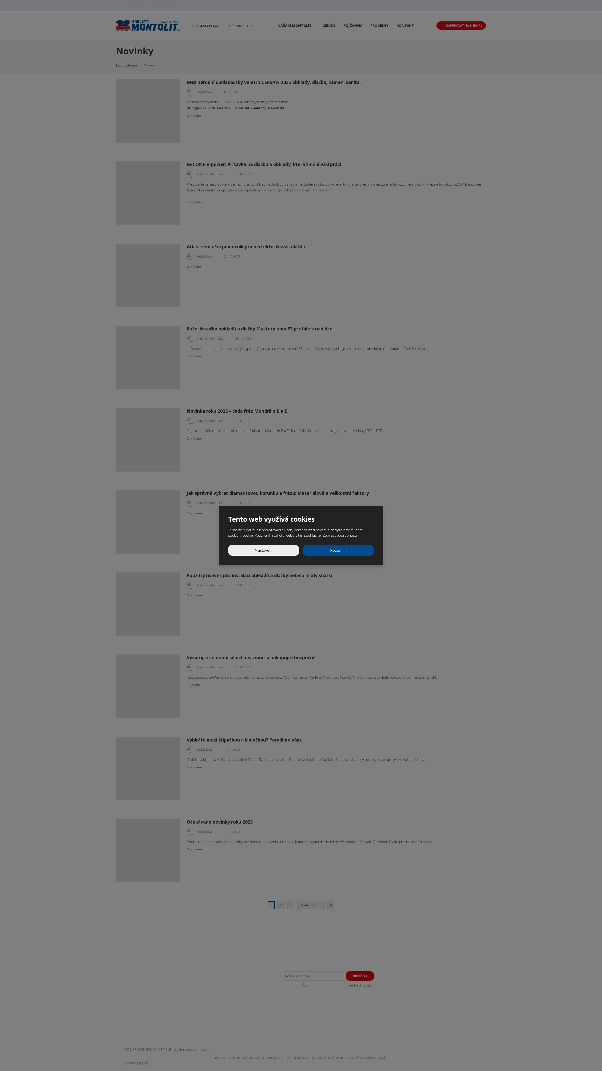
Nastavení (264, 550)
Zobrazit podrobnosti (340, 535)
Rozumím (338, 550)
